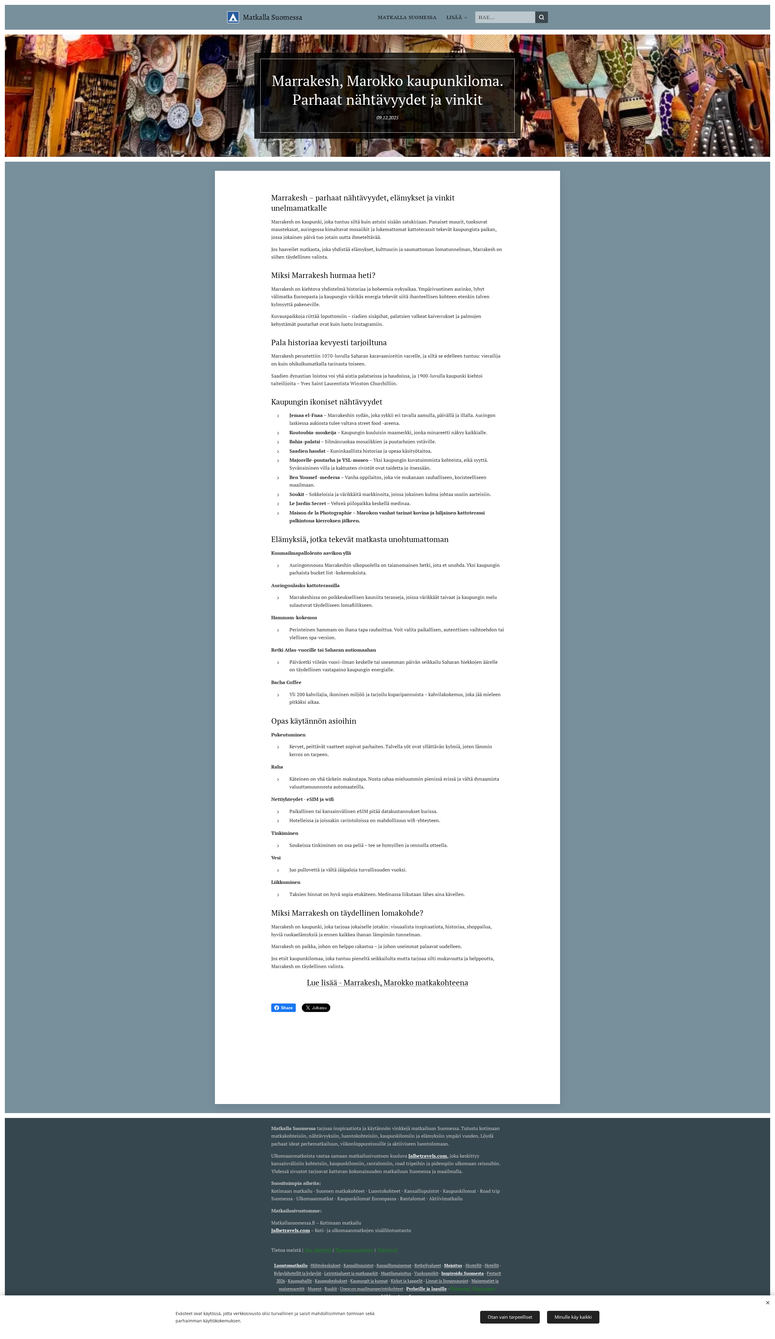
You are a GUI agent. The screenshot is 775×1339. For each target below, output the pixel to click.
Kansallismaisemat (394, 1265)
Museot (315, 1288)
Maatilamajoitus (396, 1273)
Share (287, 1007)
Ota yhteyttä (317, 1250)
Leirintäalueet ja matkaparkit (351, 1273)
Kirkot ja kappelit (407, 1281)
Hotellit (492, 1265)
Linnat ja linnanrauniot (447, 1281)
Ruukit (331, 1288)
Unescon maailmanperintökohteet (371, 1288)
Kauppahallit (300, 1281)
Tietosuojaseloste (354, 1250)
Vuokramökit (426, 1273)
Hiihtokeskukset (326, 1265)
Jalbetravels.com (290, 1230)
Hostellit (474, 1265)
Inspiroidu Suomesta (462, 1273)
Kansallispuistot (359, 1265)
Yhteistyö (387, 1250)
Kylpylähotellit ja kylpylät (297, 1273)
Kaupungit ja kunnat (369, 1281)
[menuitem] (409, 17)
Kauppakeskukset (331, 1281)
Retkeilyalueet (427, 1265)
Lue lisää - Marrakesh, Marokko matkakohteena (387, 982)
